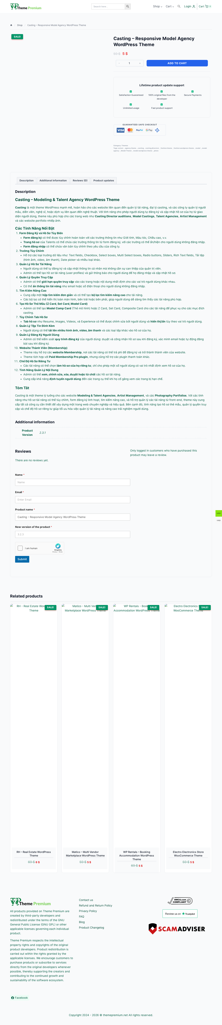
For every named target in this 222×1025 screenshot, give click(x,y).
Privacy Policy (88, 911)
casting (141, 148)
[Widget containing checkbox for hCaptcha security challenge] (39, 548)
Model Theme (126, 151)
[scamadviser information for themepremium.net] (180, 929)
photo (156, 151)
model (198, 148)
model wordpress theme (142, 151)
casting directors (152, 148)
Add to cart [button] (30, 871)
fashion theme (166, 148)
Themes (125, 145)
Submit (22, 559)
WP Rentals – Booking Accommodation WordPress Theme (136, 855)
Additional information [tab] (53, 180)
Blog (82, 922)
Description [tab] (27, 180)
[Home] (11, 25)
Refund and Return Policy (95, 905)
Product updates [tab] (103, 180)
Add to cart (177, 63)
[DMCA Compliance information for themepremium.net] (180, 901)
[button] (179, 6)
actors (120, 148)
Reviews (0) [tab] (80, 180)
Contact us (86, 900)
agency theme (130, 148)
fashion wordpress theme (184, 148)
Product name (25, 509)
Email (19, 492)
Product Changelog (91, 927)
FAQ (81, 916)
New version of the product (33, 526)
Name (20, 474)
